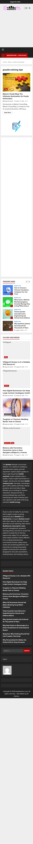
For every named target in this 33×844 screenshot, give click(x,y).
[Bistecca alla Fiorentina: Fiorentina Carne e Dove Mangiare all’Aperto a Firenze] (16, 436)
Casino (6, 386)
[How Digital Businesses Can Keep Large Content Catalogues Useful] (16, 379)
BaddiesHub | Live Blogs (16, 55)
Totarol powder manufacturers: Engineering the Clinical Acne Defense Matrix (8, 314)
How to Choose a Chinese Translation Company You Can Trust (8, 290)
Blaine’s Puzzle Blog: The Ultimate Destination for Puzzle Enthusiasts (16, 82)
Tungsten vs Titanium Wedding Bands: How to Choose (15, 420)
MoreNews (21, 694)
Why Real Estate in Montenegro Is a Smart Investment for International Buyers (16, 627)
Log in (5, 659)
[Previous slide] (26, 281)
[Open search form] (29, 8)
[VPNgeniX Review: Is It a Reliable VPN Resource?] (16, 350)
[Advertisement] (16, 28)
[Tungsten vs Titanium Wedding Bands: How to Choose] (16, 407)
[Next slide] (29, 281)
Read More (8, 113)
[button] (3, 50)
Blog (6, 89)
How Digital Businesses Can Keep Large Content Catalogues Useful (16, 391)
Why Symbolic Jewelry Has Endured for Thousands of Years (8, 326)
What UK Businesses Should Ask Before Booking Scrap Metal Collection (14, 604)
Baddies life (17, 285)
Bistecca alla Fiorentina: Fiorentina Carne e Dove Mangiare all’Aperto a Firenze (15, 450)
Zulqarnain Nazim (8, 101)
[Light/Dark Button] (25, 8)
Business (7, 443)
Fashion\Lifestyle (9, 414)
